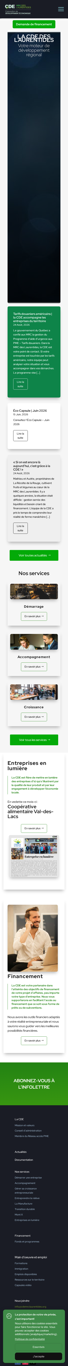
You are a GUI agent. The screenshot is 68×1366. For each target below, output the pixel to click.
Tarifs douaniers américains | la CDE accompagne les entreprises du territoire (32, 317)
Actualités (20, 1152)
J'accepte (38, 1356)
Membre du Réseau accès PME (32, 1136)
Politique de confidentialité (30, 1339)
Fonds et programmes (27, 1241)
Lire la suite (20, 384)
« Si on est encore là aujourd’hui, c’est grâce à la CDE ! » (31, 465)
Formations (21, 1263)
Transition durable (25, 1209)
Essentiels (38, 1347)
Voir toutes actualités (33, 555)
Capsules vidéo (23, 1285)
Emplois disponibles (26, 1274)
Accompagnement (25, 1183)
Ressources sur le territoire (29, 1279)
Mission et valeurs (24, 1125)
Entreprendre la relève (27, 1198)
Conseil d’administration (28, 1130)
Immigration (21, 1268)
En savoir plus (32, 616)
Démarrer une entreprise (28, 1177)
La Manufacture (23, 1203)
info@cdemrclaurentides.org (30, 1306)
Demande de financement (34, 24)
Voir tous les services (33, 740)
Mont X (19, 1214)
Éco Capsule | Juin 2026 (30, 411)
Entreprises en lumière (27, 1220)
